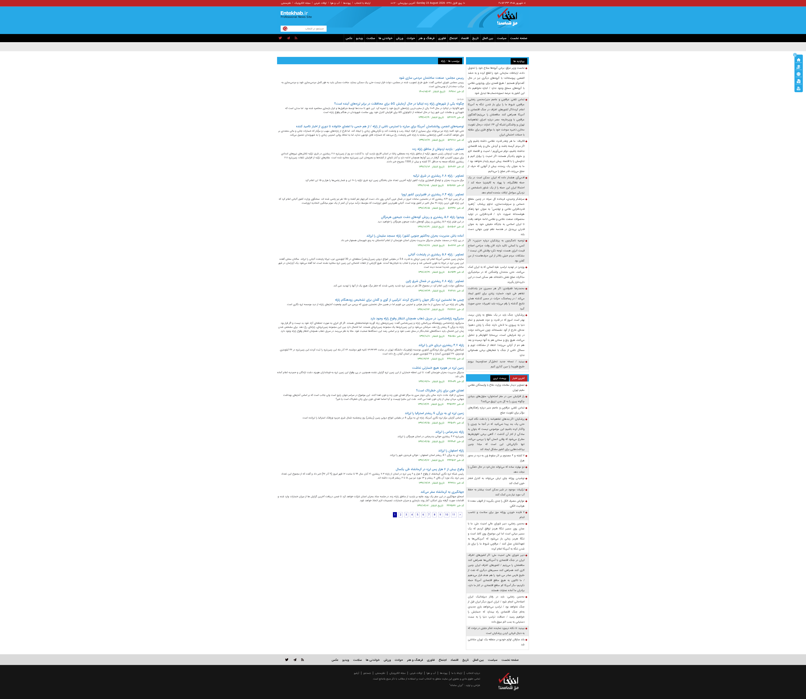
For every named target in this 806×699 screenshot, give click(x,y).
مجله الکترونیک (302, 3)
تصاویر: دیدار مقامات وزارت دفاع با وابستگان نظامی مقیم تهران (496, 387)
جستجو (367, 673)
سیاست (501, 38)
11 (453, 515)
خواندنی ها (386, 38)
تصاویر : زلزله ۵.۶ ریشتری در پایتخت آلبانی (436, 254)
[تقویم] (799, 81)
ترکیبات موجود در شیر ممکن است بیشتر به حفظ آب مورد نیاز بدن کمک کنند (496, 492)
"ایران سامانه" (456, 685)
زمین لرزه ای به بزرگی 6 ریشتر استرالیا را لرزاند (434, 413)
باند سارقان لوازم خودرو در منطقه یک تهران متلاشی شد (496, 642)
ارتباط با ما (456, 673)
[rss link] (302, 659)
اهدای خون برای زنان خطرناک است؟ (440, 390)
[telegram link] (295, 659)
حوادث (411, 38)
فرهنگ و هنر (426, 38)
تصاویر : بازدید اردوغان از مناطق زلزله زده (438, 149)
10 (446, 515)
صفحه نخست (518, 38)
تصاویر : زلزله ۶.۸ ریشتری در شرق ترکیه (438, 175)
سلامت (370, 38)
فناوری (442, 38)
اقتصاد (465, 38)
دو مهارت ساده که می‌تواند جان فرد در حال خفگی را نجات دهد (496, 469)
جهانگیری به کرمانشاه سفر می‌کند (442, 491)
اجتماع (453, 38)
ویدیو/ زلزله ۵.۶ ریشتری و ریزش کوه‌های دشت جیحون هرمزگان (422, 217)
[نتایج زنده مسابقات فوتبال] (799, 88)
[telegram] (288, 38)
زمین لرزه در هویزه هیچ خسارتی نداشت (438, 367)
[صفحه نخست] (799, 59)
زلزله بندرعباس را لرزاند (449, 431)
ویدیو (359, 38)
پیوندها (347, 3)
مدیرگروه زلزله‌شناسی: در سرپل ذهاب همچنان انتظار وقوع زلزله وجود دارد (417, 318)
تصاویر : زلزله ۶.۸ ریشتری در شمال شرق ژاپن (435, 281)
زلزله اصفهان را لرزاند (451, 450)
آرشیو (356, 673)
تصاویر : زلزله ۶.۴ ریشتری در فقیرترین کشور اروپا (433, 194)
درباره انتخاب (473, 673)
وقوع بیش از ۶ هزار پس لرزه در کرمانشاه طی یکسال (430, 469)
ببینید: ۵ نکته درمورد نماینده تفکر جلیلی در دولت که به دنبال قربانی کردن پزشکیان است (496, 630)
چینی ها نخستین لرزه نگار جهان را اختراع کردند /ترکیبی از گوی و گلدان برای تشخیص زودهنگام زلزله (399, 299)
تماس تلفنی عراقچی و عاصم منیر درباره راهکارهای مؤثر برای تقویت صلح (496, 410)
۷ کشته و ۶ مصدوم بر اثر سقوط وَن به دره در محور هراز (496, 458)
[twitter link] (287, 659)
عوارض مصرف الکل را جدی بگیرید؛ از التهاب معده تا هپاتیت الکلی (496, 503)
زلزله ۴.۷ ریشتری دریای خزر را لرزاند (441, 345)
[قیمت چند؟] (799, 66)
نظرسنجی (286, 3)
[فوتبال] (799, 74)
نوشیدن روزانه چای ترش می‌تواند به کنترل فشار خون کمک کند (496, 480)
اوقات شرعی (320, 3)
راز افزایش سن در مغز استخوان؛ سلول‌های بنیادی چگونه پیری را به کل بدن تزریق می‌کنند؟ (496, 399)
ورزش (399, 38)
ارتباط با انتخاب (362, 3)
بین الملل (487, 38)
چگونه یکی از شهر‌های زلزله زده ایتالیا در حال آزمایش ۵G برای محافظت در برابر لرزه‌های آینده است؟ (399, 103)
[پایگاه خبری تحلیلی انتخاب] (510, 19)
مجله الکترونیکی (397, 673)
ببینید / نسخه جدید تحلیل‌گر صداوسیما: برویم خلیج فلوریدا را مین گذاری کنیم (496, 364)
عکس (349, 38)
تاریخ (475, 38)
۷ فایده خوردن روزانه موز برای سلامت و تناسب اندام (496, 514)
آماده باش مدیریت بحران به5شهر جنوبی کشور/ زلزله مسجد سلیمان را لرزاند (415, 235)
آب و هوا (335, 3)
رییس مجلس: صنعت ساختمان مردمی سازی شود (431, 77)
